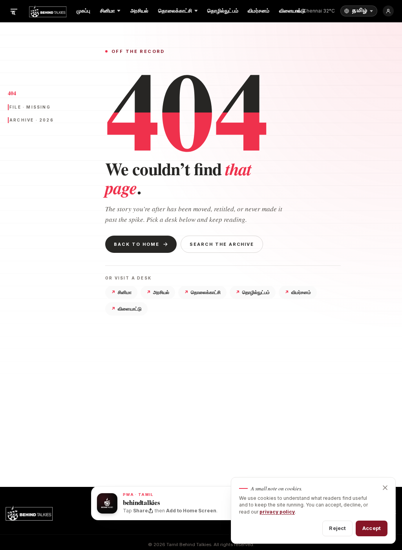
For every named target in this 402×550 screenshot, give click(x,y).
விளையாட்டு (126, 309)
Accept (371, 528)
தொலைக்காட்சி (202, 292)
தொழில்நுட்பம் (253, 292)
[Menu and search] (13, 11)
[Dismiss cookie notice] (385, 487)
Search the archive (222, 244)
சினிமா (121, 292)
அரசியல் (157, 292)
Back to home (136, 244)
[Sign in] (388, 10)
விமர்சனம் (298, 292)
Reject (337, 528)
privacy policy (277, 512)
